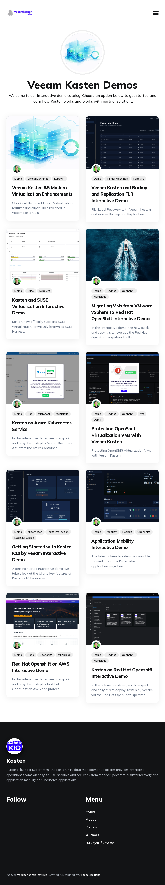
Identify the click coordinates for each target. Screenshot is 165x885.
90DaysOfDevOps (100, 843)
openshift (128, 290)
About (91, 819)
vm (142, 413)
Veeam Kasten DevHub (32, 875)
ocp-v (98, 419)
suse (31, 290)
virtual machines (38, 178)
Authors (92, 835)
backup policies (24, 537)
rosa (31, 654)
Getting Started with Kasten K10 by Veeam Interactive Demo (42, 553)
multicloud (100, 296)
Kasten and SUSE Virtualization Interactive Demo (38, 306)
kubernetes (35, 531)
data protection (58, 531)
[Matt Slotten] (17, 169)
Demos (91, 827)
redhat (111, 290)
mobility (112, 531)
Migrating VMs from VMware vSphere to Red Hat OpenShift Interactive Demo (121, 312)
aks (30, 413)
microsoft (44, 413)
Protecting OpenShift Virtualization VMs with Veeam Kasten (116, 435)
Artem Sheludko (89, 875)
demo (18, 178)
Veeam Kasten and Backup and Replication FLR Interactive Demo (119, 194)
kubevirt (59, 178)
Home (90, 811)
